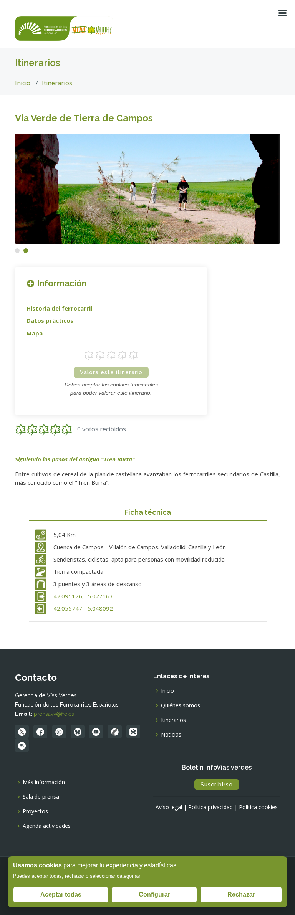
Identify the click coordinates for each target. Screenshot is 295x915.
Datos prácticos (50, 320)
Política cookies (258, 807)
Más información (44, 782)
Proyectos (35, 811)
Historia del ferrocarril (59, 308)
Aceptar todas (60, 894)
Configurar (154, 894)
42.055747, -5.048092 (83, 608)
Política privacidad (210, 807)
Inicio (22, 83)
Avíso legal (169, 807)
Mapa (35, 333)
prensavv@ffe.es (54, 714)
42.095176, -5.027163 (83, 596)
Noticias (171, 734)
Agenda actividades (47, 826)
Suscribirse (217, 784)
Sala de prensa (41, 796)
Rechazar (241, 894)
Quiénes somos (180, 705)
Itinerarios (57, 83)
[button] (17, 250)
